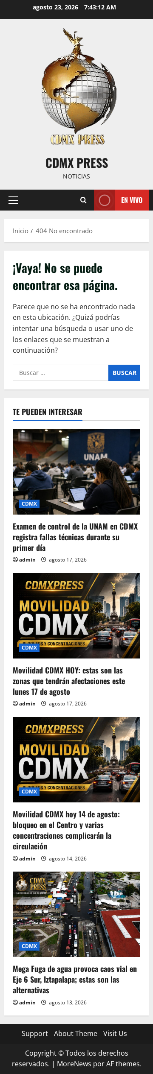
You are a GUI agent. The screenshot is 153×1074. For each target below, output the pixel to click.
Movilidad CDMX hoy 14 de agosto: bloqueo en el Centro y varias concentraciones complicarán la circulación (66, 830)
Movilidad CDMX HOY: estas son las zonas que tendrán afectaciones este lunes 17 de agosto (69, 680)
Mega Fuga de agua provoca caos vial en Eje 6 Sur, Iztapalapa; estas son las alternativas (75, 979)
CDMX (29, 503)
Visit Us (115, 1033)
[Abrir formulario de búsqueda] (83, 200)
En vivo (131, 200)
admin (27, 559)
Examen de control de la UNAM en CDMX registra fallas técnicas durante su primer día (75, 537)
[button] (13, 200)
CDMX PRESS (76, 162)
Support (35, 1033)
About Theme (75, 1033)
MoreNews (74, 1063)
